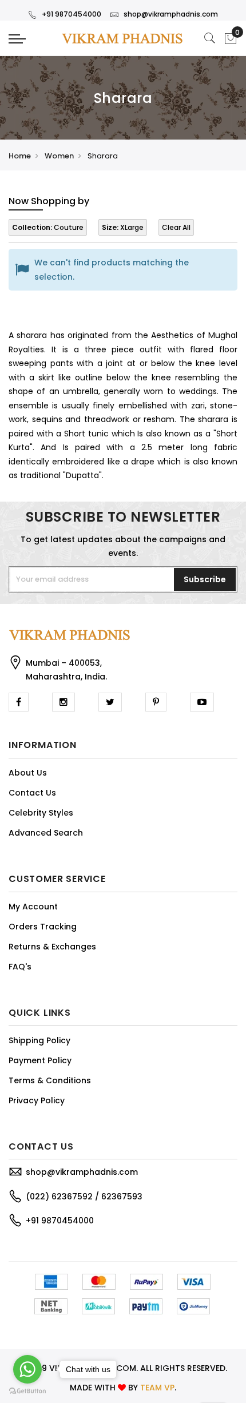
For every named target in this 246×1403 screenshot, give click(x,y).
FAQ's (20, 966)
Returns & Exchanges (52, 946)
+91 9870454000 (71, 14)
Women (59, 155)
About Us (28, 772)
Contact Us (32, 792)
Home (20, 155)
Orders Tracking (43, 926)
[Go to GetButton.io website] (27, 1391)
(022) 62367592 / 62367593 (84, 1196)
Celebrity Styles (41, 812)
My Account (33, 906)
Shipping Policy (39, 1040)
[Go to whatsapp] (27, 1369)
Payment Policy (40, 1060)
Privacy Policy (37, 1100)
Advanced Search (46, 832)
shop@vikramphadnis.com (171, 14)
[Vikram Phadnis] (122, 38)
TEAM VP (157, 1387)
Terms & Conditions (50, 1080)
